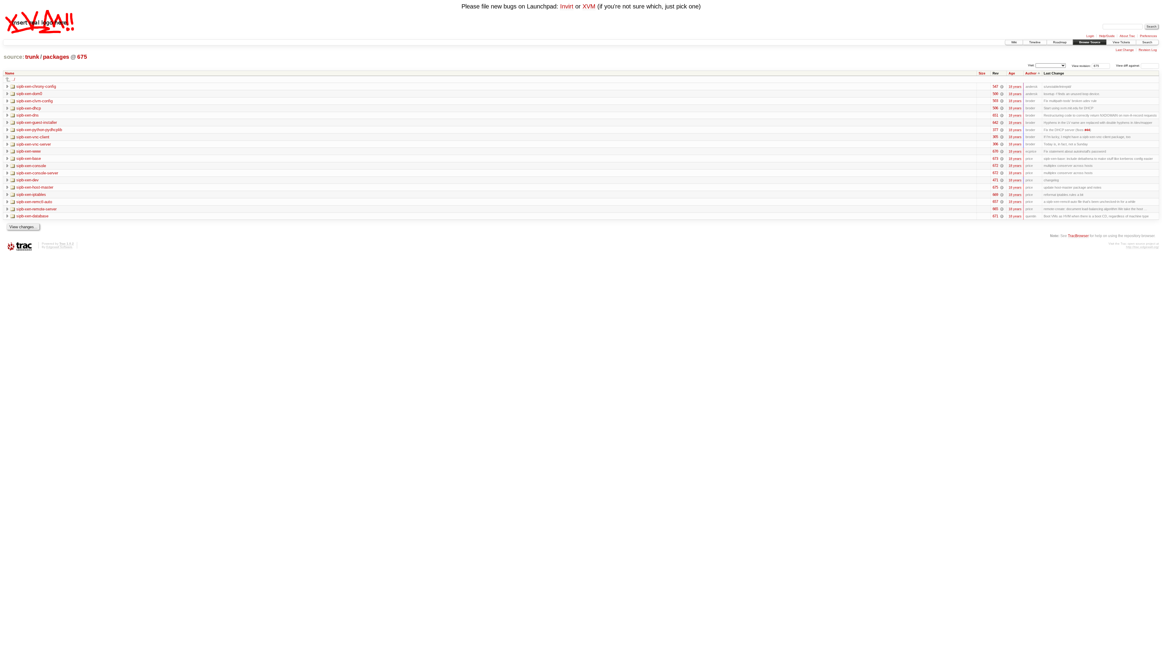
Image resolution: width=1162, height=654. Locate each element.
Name (9, 73)
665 (995, 209)
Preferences (1148, 36)
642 (995, 123)
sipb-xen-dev (27, 180)
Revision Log (1148, 49)
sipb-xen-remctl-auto (34, 202)
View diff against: (1128, 65)
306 (995, 144)
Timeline (1035, 42)
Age (1012, 73)
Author (1030, 73)
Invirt (566, 6)
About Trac (1127, 36)
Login (1090, 36)
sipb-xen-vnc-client (32, 137)
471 (995, 180)
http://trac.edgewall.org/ (1142, 247)
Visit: (1031, 65)
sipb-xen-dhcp (28, 108)
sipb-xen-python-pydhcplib (39, 129)
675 (82, 57)
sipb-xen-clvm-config (34, 101)
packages (56, 57)
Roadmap (1060, 42)
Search (1147, 42)
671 (995, 216)
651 (995, 115)
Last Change (1125, 49)
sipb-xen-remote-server (36, 209)
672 (995, 166)
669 (995, 195)
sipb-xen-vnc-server (33, 144)
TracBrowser (1078, 236)
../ (13, 79)
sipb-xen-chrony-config (36, 86)
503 (995, 101)
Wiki (1014, 42)
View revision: (1081, 65)
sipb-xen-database (32, 216)
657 (995, 202)
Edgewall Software (59, 247)
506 (995, 108)
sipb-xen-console (31, 166)
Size (982, 73)
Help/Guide (1107, 36)
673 (995, 159)
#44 (1087, 130)
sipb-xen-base (28, 158)
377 (995, 130)
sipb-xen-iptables (31, 194)
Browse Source (1089, 42)
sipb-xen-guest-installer (36, 122)
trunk (32, 57)
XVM (589, 6)
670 (995, 151)
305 (995, 137)
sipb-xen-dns (27, 115)
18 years (1015, 86)
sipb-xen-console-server (37, 173)
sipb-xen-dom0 (29, 93)
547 (995, 86)
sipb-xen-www (28, 151)
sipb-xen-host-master (34, 187)
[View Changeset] (1001, 86)
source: (14, 57)
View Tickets (1121, 42)
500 (995, 94)
